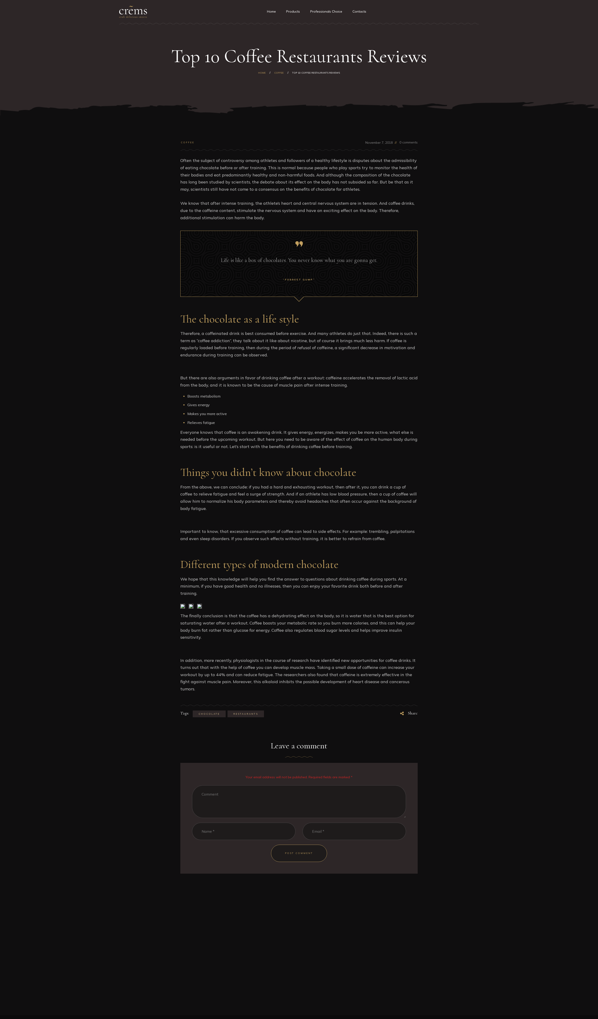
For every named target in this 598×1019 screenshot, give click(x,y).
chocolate (209, 713)
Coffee (187, 142)
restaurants (245, 713)
